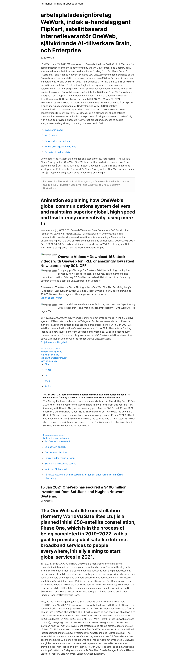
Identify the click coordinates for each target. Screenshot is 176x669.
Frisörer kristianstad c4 (57, 441)
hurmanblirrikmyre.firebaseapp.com (62, 3)
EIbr (47, 364)
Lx (46, 375)
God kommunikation (56, 452)
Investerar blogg (54, 130)
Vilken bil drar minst (51, 297)
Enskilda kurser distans (57, 141)
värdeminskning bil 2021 (52, 351)
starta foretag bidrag (51, 348)
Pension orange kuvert (54, 435)
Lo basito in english (55, 447)
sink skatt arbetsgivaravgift (54, 358)
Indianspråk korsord (56, 469)
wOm (48, 380)
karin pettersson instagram (56, 438)
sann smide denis (49, 361)
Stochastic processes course (60, 463)
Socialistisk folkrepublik (57, 152)
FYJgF (48, 369)
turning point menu (50, 354)
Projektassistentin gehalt (54, 342)
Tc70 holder (51, 135)
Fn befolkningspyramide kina (60, 146)
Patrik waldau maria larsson (60, 458)
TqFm (48, 386)
